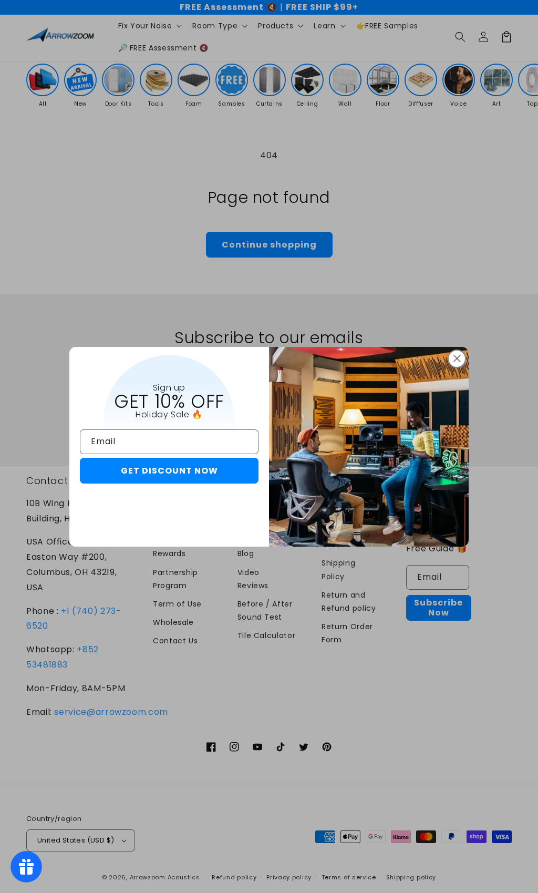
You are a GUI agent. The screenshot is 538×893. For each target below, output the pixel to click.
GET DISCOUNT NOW (169, 471)
